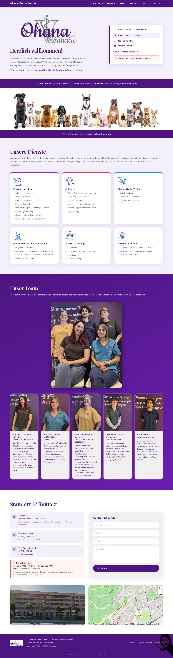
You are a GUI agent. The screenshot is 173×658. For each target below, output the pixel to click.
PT (160, 3)
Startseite (97, 3)
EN (150, 3)
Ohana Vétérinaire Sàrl (23, 3)
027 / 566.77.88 (125, 41)
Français (132, 643)
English (141, 643)
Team (122, 3)
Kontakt (134, 3)
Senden (104, 568)
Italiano (149, 643)
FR (144, 3)
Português (158, 643)
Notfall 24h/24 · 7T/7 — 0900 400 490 (134, 58)
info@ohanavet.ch (126, 45)
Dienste (111, 3)
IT (155, 3)
